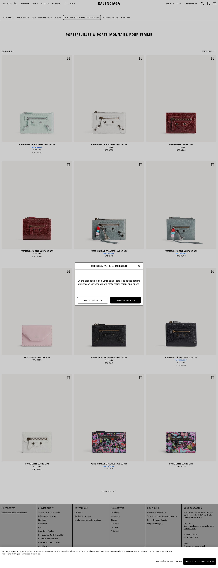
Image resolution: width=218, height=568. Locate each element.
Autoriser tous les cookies (199, 561)
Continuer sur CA (92, 300)
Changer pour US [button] (125, 300)
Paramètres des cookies (169, 561)
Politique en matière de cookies (26, 554)
